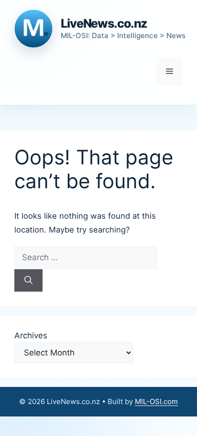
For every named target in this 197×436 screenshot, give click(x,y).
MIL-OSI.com (156, 401)
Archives (30, 335)
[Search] (28, 280)
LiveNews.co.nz (104, 23)
